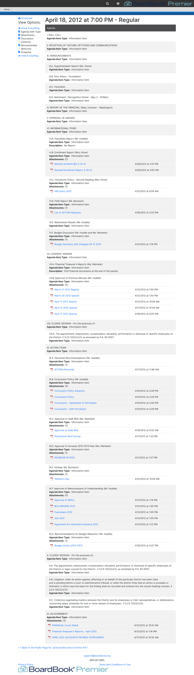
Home (7, 9)
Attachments (28, 35)
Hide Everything (29, 55)
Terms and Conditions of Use (115, 664)
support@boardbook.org (97, 655)
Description (27, 38)
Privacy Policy (25, 664)
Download (26, 18)
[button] (118, 3)
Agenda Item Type (31, 31)
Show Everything (30, 28)
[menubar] (97, 3)
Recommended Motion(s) (29, 47)
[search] (107, 3)
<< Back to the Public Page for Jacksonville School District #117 (52, 647)
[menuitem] (107, 3)
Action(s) (26, 41)
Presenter (26, 52)
